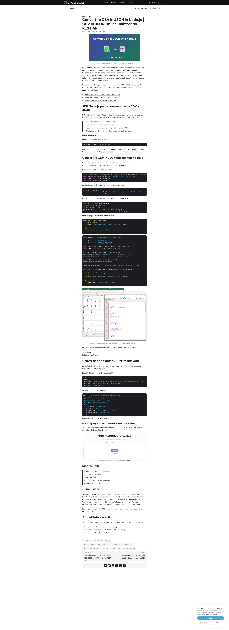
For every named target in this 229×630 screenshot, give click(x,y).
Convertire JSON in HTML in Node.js (98, 533)
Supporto (121, 2)
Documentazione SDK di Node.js (98, 471)
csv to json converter (129, 548)
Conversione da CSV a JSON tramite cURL (100, 100)
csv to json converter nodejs (92, 548)
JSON (125, 70)
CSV (84, 68)
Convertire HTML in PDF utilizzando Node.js (100, 527)
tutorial (137, 152)
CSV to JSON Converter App (133, 427)
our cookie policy (215, 614)
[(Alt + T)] (77, 8)
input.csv (87, 352)
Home (72, 8)
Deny (217, 623)
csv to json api (115, 544)
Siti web (129, 2)
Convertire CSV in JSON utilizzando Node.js (100, 97)
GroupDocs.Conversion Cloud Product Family (97, 541)
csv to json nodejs (103, 544)
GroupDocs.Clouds (94, 16)
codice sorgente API (93, 474)
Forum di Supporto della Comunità (99, 480)
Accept (210, 618)
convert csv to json (89, 544)
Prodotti (106, 2)
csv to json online (127, 544)
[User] (159, 2)
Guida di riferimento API (94, 477)
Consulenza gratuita (93, 483)
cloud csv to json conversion (111, 548)
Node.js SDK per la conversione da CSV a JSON (102, 94)
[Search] (163, 2)
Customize (203, 623)
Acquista (113, 2)
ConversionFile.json (91, 355)
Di (135, 2)
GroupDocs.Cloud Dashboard (127, 149)
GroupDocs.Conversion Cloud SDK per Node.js (101, 115)
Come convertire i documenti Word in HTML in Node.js (104, 530)
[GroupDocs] (74, 2)
